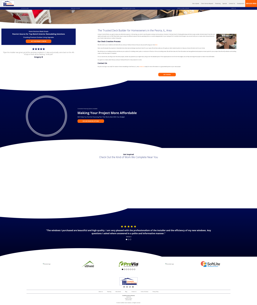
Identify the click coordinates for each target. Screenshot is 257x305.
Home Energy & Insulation (128, 8)
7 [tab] (134, 269)
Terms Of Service (144, 291)
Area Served (118, 291)
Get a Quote (195, 3)
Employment (240, 3)
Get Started (167, 74)
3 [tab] (130, 239)
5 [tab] (130, 269)
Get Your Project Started (38, 41)
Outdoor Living (25, 8)
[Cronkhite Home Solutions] (7, 3)
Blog (126, 291)
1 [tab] (126, 239)
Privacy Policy (155, 291)
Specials (225, 3)
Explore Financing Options (91, 121)
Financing (218, 3)
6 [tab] (132, 269)
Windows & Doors (75, 8)
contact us (141, 66)
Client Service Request (207, 3)
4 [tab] (128, 269)
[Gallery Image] (48, 169)
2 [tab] (128, 239)
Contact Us (232, 3)
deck (156, 45)
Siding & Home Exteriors (183, 8)
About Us (233, 8)
